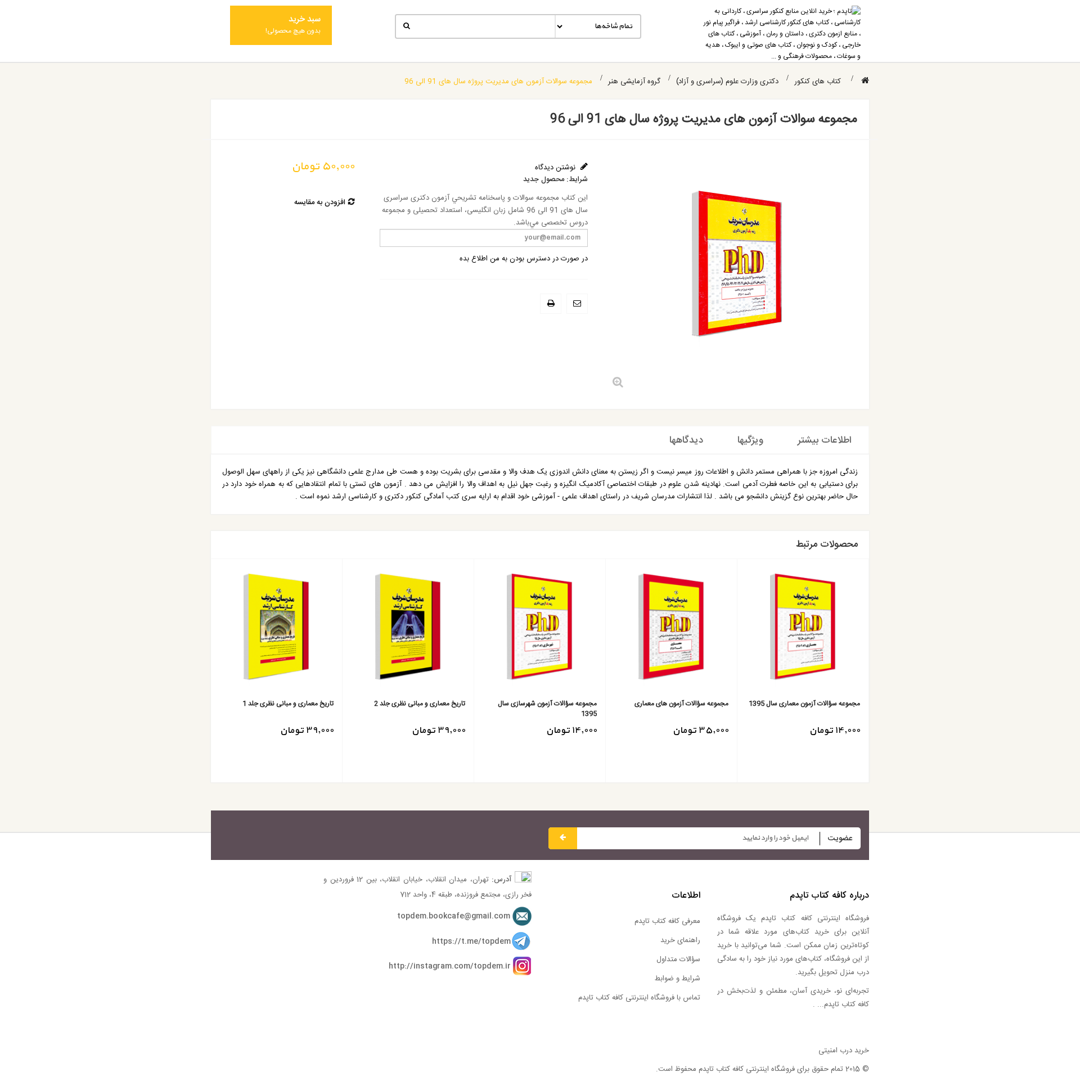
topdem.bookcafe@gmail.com (453, 916)
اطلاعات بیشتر (825, 440)
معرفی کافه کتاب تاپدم (667, 921)
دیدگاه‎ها (686, 440)
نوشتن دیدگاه (556, 167)
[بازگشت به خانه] (865, 81)
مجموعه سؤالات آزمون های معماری (681, 704)
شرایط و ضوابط (677, 978)
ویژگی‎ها (750, 440)
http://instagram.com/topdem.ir (450, 966)
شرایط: (577, 179)
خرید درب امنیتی (843, 1050)
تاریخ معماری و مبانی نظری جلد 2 (419, 704)
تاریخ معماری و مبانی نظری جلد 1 (288, 704)
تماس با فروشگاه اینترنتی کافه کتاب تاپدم (639, 998)
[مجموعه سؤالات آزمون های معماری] (671, 630)
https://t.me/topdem (471, 941)
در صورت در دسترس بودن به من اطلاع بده (524, 259)
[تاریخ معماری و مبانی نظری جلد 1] (276, 630)
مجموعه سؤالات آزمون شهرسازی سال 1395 (547, 709)
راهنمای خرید (680, 940)
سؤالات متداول (678, 959)
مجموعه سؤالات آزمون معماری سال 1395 (804, 704)
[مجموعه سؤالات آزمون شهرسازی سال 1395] (540, 630)
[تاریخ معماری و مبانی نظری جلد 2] (408, 630)
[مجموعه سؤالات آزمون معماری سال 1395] (803, 630)
